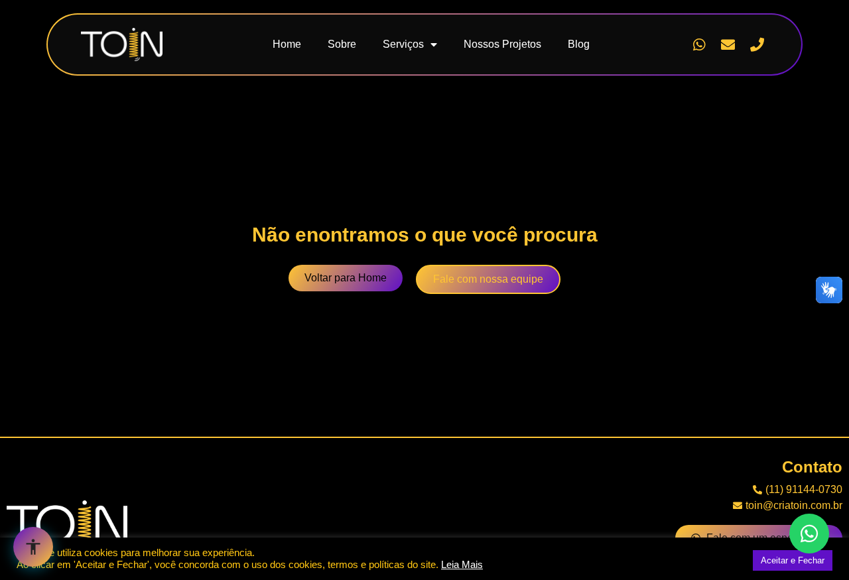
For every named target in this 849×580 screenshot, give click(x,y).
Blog (579, 44)
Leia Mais (462, 564)
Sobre (342, 44)
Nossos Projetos (502, 44)
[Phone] (757, 44)
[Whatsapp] (699, 44)
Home (287, 44)
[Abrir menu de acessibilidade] (33, 547)
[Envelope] (728, 44)
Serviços (403, 44)
